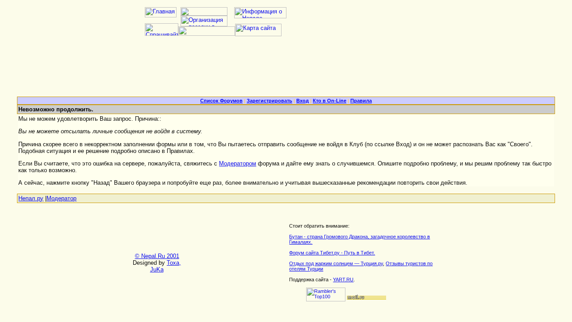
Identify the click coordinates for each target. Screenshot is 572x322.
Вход (302, 100)
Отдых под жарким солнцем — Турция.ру (336, 263)
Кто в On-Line (329, 100)
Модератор (61, 198)
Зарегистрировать (269, 100)
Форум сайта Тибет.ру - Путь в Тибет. (332, 252)
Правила (361, 100)
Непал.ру (30, 198)
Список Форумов (221, 100)
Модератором (237, 163)
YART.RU (343, 279)
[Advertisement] (286, 70)
